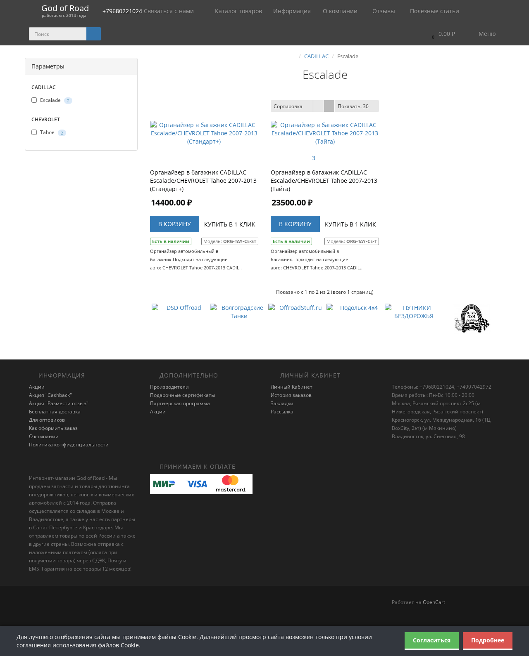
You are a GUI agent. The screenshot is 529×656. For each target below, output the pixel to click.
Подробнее (487, 640)
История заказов (291, 395)
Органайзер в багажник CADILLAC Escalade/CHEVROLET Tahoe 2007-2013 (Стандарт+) (203, 180)
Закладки (282, 403)
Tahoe (51, 132)
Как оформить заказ (53, 428)
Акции (37, 386)
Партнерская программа (180, 403)
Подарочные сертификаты (182, 395)
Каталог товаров (238, 11)
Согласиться (431, 640)
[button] (441, 34)
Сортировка (288, 106)
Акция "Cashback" (50, 395)
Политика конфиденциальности (69, 444)
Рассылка (282, 411)
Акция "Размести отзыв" (58, 403)
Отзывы (383, 11)
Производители (169, 386)
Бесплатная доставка (55, 411)
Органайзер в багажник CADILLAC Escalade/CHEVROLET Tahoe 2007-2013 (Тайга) (324, 180)
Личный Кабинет (291, 386)
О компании (340, 11)
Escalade (54, 100)
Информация (292, 11)
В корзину (174, 224)
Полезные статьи (433, 11)
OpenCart (434, 602)
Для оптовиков (47, 419)
